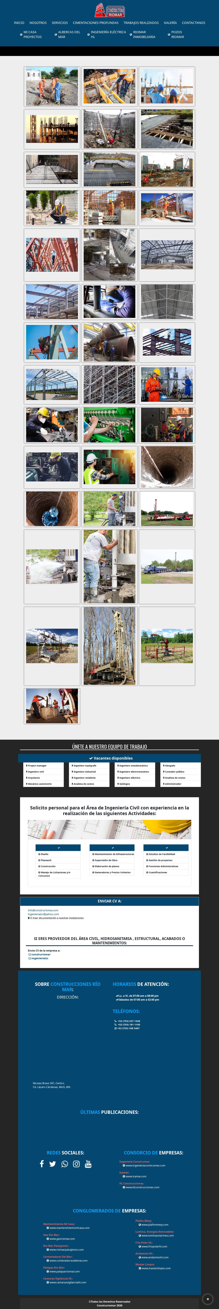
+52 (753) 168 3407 (128, 1028)
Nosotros (38, 23)
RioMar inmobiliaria (144, 34)
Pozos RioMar (177, 34)
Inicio (19, 23)
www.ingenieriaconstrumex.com (145, 1165)
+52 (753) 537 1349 (128, 1021)
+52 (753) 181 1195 (128, 1024)
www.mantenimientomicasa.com (69, 1228)
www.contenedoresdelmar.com (68, 1260)
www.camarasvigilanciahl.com (67, 1282)
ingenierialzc (40, 958)
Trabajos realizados (141, 23)
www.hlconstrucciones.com (142, 1187)
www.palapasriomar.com (64, 1271)
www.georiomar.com (62, 1239)
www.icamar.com (135, 1176)
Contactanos (193, 23)
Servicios (60, 23)
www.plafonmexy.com (154, 1224)
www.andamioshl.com (154, 1257)
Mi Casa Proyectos (33, 34)
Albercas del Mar (69, 34)
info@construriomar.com (43, 910)
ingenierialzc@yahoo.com (43, 914)
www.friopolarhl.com (154, 1246)
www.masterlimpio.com (156, 1268)
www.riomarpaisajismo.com (66, 1249)
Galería (170, 23)
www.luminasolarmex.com (157, 1235)
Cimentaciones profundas (95, 23)
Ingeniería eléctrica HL (108, 34)
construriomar (41, 954)
